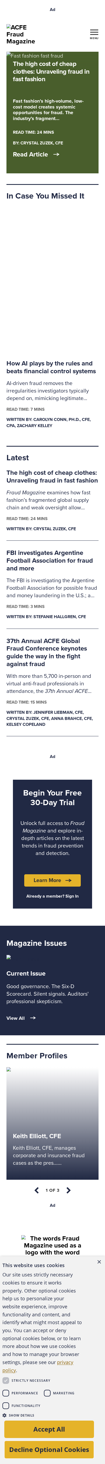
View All (15, 1018)
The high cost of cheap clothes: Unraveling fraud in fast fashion (52, 476)
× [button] (99, 1262)
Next (68, 1190)
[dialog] (52, 1360)
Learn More (47, 880)
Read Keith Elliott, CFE (32, 1071)
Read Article (30, 154)
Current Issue (26, 973)
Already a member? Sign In (52, 896)
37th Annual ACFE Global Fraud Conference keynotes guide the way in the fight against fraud (46, 652)
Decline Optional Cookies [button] (49, 1449)
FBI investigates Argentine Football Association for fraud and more (49, 560)
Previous (37, 1190)
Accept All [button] (49, 1429)
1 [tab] (53, 1190)
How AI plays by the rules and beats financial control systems (51, 367)
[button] (42, 1415)
